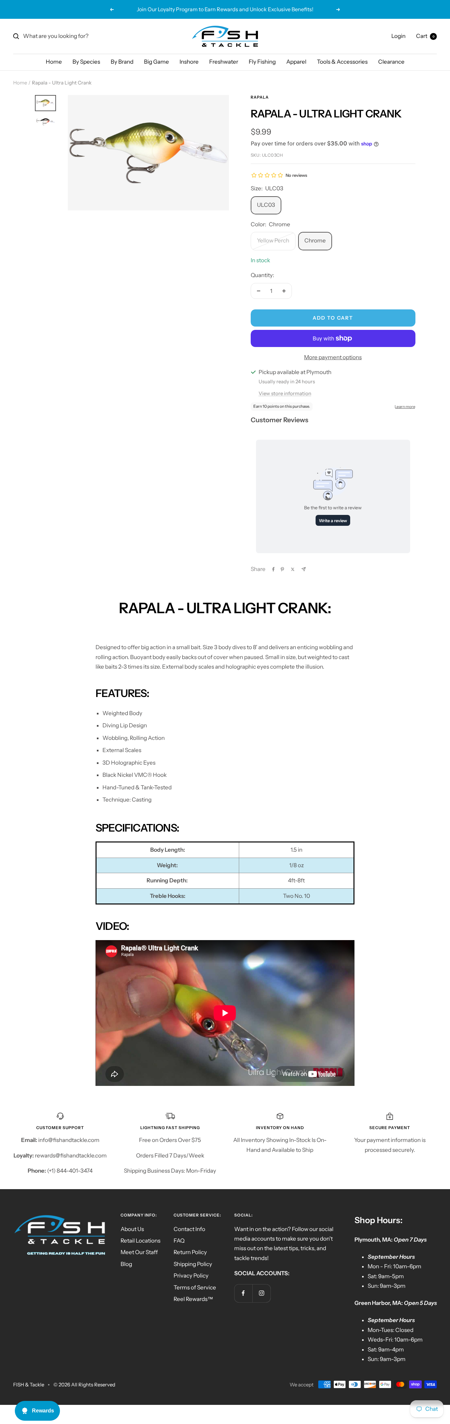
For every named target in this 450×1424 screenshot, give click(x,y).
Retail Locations (140, 1240)
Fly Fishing (262, 61)
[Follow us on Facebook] (243, 1293)
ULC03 (266, 205)
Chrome (315, 240)
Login (398, 36)
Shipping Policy (193, 1264)
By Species (86, 61)
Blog (126, 1264)
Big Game (156, 61)
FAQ (179, 1240)
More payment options (333, 357)
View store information (285, 393)
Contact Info (189, 1229)
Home (54, 61)
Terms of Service (195, 1287)
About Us (132, 1229)
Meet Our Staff (139, 1252)
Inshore (189, 61)
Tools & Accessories (342, 61)
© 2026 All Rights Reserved (84, 1384)
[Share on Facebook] (273, 569)
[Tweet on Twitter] (292, 569)
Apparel (296, 61)
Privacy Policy (191, 1275)
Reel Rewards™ (193, 1299)
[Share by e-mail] (303, 569)
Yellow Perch (273, 240)
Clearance (391, 61)
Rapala (260, 97)
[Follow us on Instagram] (261, 1293)
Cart (425, 36)
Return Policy (190, 1252)
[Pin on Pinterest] (282, 569)
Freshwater (223, 61)
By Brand (122, 61)
